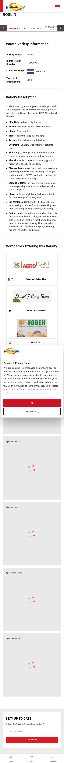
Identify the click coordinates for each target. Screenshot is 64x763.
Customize (30, 411)
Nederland (41, 71)
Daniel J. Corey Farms (36, 311)
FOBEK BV (35, 342)
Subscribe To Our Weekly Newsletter (24, 724)
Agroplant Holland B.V (36, 279)
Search (31, 761)
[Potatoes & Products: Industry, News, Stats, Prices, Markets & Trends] (15, 6)
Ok (32, 403)
